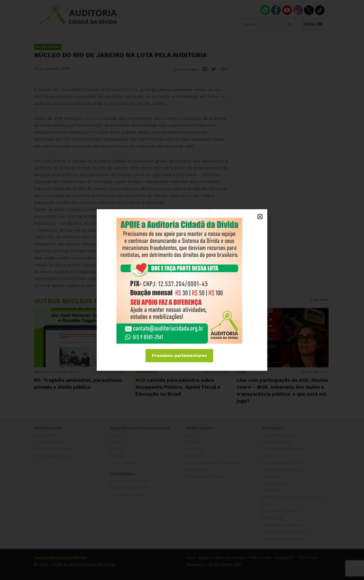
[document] (182, 290)
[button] (260, 217)
